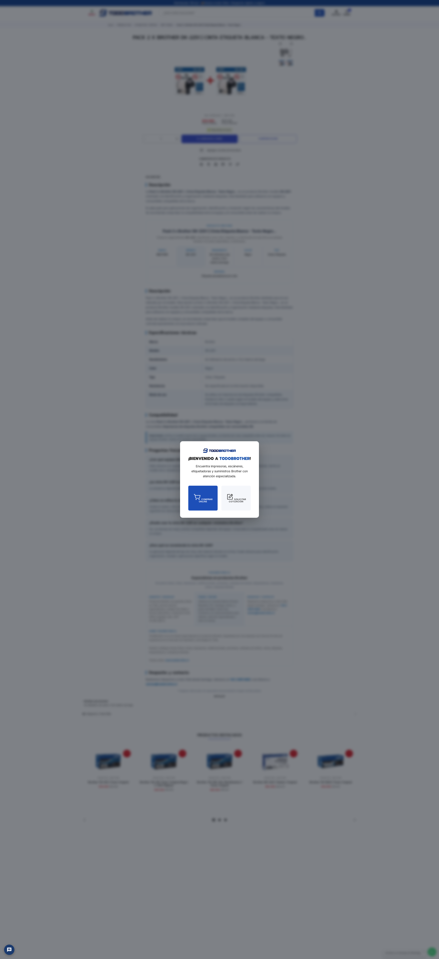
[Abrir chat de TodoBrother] (9, 950)
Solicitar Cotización (237, 500)
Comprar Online (205, 500)
